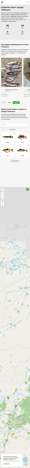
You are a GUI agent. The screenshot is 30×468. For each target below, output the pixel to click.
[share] (2, 189)
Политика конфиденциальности (11, 460)
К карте (16, 102)
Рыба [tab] (3, 102)
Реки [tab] (9, 102)
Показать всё (15, 161)
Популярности (12, 129)
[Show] (15, 406)
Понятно (6, 463)
